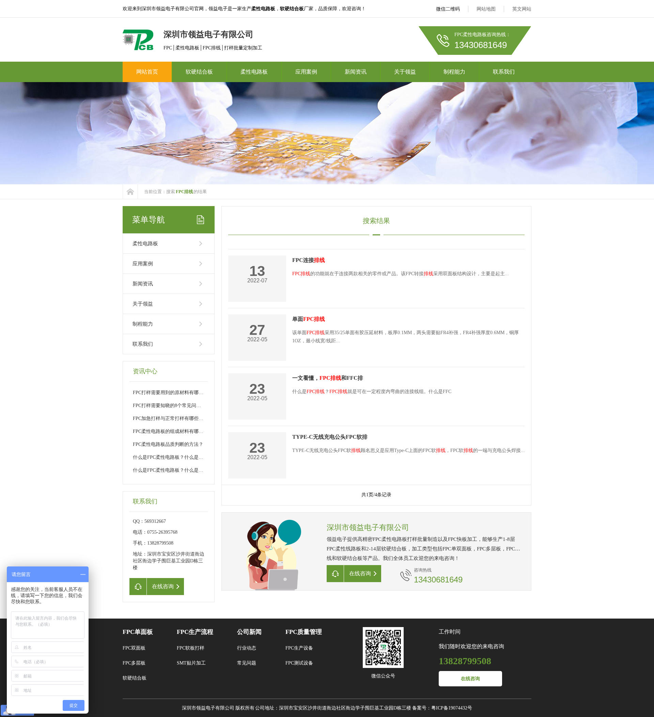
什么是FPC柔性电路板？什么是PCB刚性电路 (180, 470)
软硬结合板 (199, 72)
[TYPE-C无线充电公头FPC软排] (518, 455)
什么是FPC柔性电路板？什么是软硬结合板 (177, 457)
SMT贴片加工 (191, 663)
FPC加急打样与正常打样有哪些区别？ (173, 418)
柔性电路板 (254, 72)
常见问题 (246, 663)
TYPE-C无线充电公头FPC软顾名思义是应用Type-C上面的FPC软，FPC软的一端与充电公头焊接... (408, 450)
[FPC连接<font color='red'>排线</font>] (518, 278)
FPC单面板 (138, 631)
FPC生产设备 (299, 648)
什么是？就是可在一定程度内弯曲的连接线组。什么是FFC (371, 391)
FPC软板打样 (190, 648)
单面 (308, 319)
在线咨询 (470, 678)
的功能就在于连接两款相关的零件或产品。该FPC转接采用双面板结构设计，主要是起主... (400, 273)
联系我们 (504, 72)
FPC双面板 (134, 648)
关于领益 (405, 72)
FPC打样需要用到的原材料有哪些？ (170, 392)
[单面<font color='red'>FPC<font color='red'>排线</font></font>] (518, 337)
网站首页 (147, 72)
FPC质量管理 (303, 631)
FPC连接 (308, 260)
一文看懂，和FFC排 (327, 378)
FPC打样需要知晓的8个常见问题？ (169, 405)
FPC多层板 (134, 663)
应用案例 (306, 72)
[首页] (130, 191)
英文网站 (521, 9)
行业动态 (246, 648)
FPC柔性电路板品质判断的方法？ (168, 444)
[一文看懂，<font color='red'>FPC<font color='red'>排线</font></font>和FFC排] (518, 396)
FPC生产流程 (195, 631)
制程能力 (454, 72)
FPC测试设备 (299, 663)
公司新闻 (249, 631)
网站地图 (486, 9)
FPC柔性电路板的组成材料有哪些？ (170, 431)
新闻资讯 (356, 72)
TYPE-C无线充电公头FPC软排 (330, 437)
